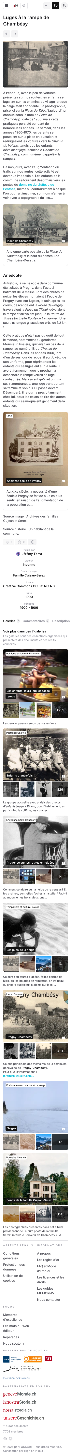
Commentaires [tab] (36, 621)
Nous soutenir (13, 1343)
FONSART (26, 1446)
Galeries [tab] (11, 621)
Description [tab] (61, 621)
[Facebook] (5, 1439)
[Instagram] (11, 1439)
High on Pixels (34, 1450)
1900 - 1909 (29, 608)
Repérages (11, 1337)
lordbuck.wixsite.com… (18, 1075)
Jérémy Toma (32, 554)
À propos (44, 1253)
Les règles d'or (48, 1260)
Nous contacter (48, 1300)
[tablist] (35, 621)
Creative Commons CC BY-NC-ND (29, 586)
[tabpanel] (35, 933)
